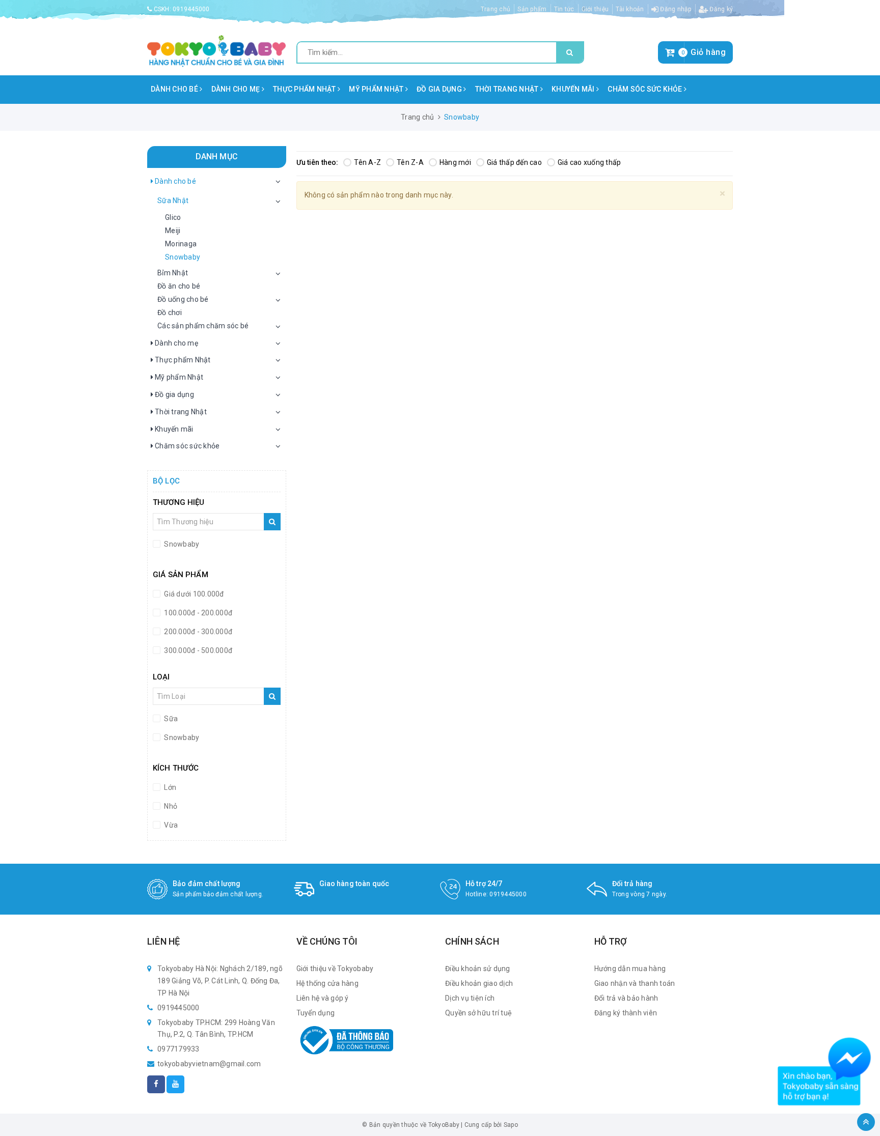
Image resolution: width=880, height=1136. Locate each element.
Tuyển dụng (315, 1013)
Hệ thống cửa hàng (327, 983)
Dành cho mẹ (236, 89)
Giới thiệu (595, 9)
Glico (173, 217)
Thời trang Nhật (507, 89)
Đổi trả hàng (632, 883)
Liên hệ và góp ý (322, 998)
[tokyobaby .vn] (216, 50)
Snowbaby (182, 257)
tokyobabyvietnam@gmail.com (209, 1064)
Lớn (169, 787)
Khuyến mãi (574, 89)
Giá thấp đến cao (514, 162)
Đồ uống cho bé (183, 299)
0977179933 (178, 1049)
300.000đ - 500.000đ (197, 650)
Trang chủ (495, 9)
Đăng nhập (675, 9)
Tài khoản (630, 9)
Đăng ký (720, 9)
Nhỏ (169, 806)
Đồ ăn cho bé (178, 286)
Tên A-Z (367, 162)
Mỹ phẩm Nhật (377, 89)
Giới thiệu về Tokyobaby (335, 968)
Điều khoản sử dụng (477, 968)
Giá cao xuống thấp (589, 162)
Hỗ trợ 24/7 (484, 883)
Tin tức (564, 9)
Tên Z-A (410, 162)
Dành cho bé (175, 89)
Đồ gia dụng (440, 89)
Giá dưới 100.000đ (193, 594)
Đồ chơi (169, 312)
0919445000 (191, 9)
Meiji (172, 230)
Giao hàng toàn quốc (354, 883)
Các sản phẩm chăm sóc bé (203, 326)
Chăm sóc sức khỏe (646, 89)
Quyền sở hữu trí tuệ (478, 1013)
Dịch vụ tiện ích (469, 998)
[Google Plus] (175, 1084)
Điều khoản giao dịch (479, 983)
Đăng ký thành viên (625, 1013)
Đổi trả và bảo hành (626, 998)
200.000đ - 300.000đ (197, 632)
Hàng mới (455, 162)
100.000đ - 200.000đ (197, 613)
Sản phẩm (531, 9)
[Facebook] (156, 1084)
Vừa (170, 825)
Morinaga (181, 244)
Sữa (170, 719)
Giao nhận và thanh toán (634, 983)
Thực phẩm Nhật (305, 89)
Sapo (511, 1124)
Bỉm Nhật (172, 273)
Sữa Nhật (172, 200)
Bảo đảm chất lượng (207, 883)
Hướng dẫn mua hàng (630, 968)
